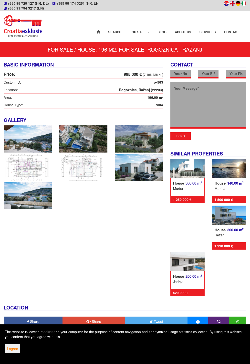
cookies (47, 331)
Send (181, 136)
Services (207, 32)
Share (34, 321)
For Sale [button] (138, 32)
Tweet (158, 321)
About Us (183, 32)
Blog (162, 32)
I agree (12, 348)
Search (114, 32)
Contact (231, 32)
